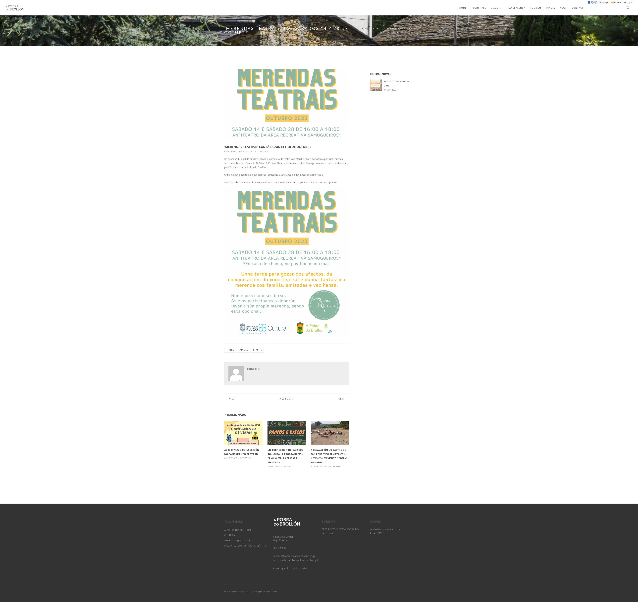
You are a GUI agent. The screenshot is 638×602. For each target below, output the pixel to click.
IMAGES (550, 7)
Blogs (376, 28)
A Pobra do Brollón (237, 529)
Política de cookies (297, 568)
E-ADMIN (496, 7)
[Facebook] (411, 591)
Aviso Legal (279, 568)
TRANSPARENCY (515, 7)
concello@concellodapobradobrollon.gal (294, 556)
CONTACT (578, 7)
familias (243, 350)
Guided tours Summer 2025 (385, 529)
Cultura (263, 151)
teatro (230, 350)
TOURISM (535, 7)
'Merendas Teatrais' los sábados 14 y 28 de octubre (267, 147)
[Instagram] (405, 591)
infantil (257, 350)
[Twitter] (399, 591)
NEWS (563, 7)
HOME (463, 7)
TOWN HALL (479, 7)
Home (365, 28)
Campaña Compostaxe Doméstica (245, 545)
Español (617, 2)
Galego (605, 2)
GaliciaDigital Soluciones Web (264, 591)
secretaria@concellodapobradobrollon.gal (295, 560)
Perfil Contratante (237, 540)
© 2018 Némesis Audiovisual (236, 591)
